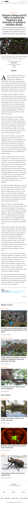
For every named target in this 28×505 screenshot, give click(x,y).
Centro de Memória (24, 498)
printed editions (24, 1)
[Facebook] (8, 486)
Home (4, 492)
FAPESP (1, 498)
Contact (23, 492)
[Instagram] (11, 486)
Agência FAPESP (7, 498)
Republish (25, 296)
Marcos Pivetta (14, 62)
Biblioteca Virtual (15, 498)
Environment (13, 70)
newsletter (19, 1)
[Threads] (15, 486)
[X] (9, 486)
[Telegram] (16, 486)
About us (13, 492)
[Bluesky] (13, 486)
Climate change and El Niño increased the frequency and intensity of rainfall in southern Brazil (14, 20)
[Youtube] (19, 486)
